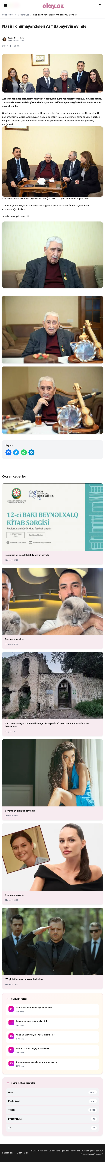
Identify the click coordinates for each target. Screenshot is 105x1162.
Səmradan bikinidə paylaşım (20, 810)
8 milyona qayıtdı (14, 895)
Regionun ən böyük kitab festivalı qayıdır (27, 555)
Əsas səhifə (7, 15)
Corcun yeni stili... (15, 639)
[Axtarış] (100, 5)
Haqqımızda (8, 1153)
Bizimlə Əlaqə (23, 1153)
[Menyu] (5, 5)
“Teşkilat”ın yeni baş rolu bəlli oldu (24, 979)
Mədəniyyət (23, 15)
